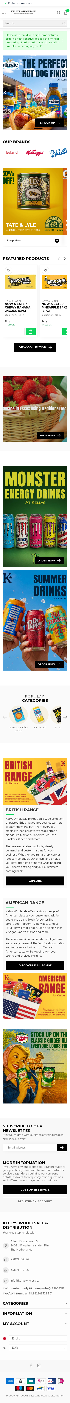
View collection (32, 347)
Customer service (35, 1189)
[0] (65, 12)
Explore (35, 880)
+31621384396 (20, 1259)
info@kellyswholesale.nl (26, 1280)
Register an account (35, 1201)
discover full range (35, 965)
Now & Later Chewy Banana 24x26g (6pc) (17, 307)
